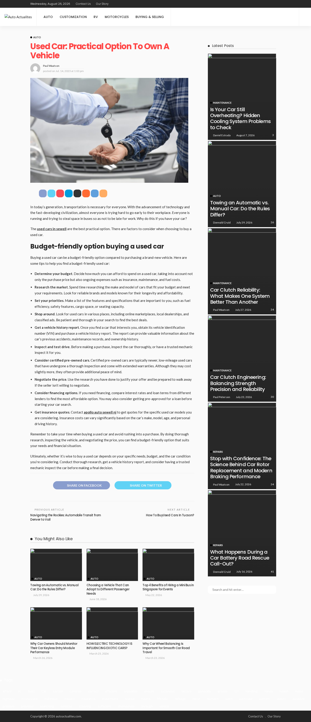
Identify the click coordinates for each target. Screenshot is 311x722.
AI (19, 691)
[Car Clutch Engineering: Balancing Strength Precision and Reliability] (242, 358)
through (147, 706)
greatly (223, 691)
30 (272, 396)
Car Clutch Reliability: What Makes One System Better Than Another (240, 296)
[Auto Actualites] (18, 17)
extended (168, 691)
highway (9, 699)
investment (110, 699)
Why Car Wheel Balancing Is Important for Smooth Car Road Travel (166, 648)
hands (268, 691)
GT (236, 691)
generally (204, 691)
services (66, 706)
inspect (69, 699)
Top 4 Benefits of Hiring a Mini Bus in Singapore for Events (168, 587)
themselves (126, 706)
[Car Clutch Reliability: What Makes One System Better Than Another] (242, 271)
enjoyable (131, 691)
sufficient (104, 706)
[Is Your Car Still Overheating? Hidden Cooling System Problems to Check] (242, 97)
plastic (281, 699)
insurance (88, 699)
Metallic (162, 699)
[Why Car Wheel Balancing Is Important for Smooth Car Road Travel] (168, 623)
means (145, 699)
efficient (111, 691)
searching (47, 706)
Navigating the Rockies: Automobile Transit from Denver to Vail (65, 517)
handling (252, 691)
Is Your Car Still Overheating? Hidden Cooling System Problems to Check (240, 118)
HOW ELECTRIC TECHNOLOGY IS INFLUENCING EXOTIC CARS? (109, 646)
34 (272, 309)
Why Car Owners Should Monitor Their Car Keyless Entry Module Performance (53, 648)
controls (76, 691)
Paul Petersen (221, 397)
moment (213, 699)
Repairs (218, 451)
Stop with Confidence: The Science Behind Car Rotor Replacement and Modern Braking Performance (241, 467)
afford (7, 691)
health (284, 691)
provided (27, 706)
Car (43, 691)
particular (246, 699)
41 (272, 571)
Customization (73, 17)
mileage (180, 699)
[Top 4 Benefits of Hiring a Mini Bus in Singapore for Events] (168, 565)
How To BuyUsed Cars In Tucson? (170, 515)
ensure (149, 691)
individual (51, 699)
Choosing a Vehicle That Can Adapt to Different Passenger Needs (108, 589)
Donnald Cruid (222, 222)
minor (196, 699)
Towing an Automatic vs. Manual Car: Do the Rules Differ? (54, 587)
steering (85, 706)
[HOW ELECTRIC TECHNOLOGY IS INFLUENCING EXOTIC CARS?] (112, 623)
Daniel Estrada (222, 135)
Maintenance (222, 102)
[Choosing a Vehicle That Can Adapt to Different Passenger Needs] (112, 565)
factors (186, 691)
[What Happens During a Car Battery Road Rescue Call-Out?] (242, 533)
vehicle (164, 706)
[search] (305, 17)
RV (96, 17)
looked (130, 699)
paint (229, 699)
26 (272, 222)
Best (31, 691)
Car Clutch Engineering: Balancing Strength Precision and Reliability (238, 383)
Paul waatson (51, 65)
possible (299, 699)
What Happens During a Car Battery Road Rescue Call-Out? (239, 558)
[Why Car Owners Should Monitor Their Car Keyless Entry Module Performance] (56, 623)
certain (58, 691)
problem (8, 706)
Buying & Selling (149, 17)
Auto (48, 17)
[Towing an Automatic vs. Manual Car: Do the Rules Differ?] (56, 565)
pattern (264, 699)
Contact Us (83, 4)
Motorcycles (117, 17)
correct (93, 691)
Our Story (102, 4)
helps (299, 691)
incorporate (29, 699)
